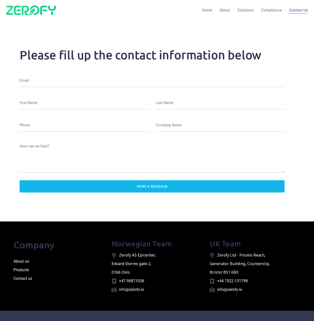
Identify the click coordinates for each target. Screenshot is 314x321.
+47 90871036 (131, 281)
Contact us (22, 278)
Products (21, 270)
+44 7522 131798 (232, 281)
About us (21, 261)
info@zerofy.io (131, 289)
